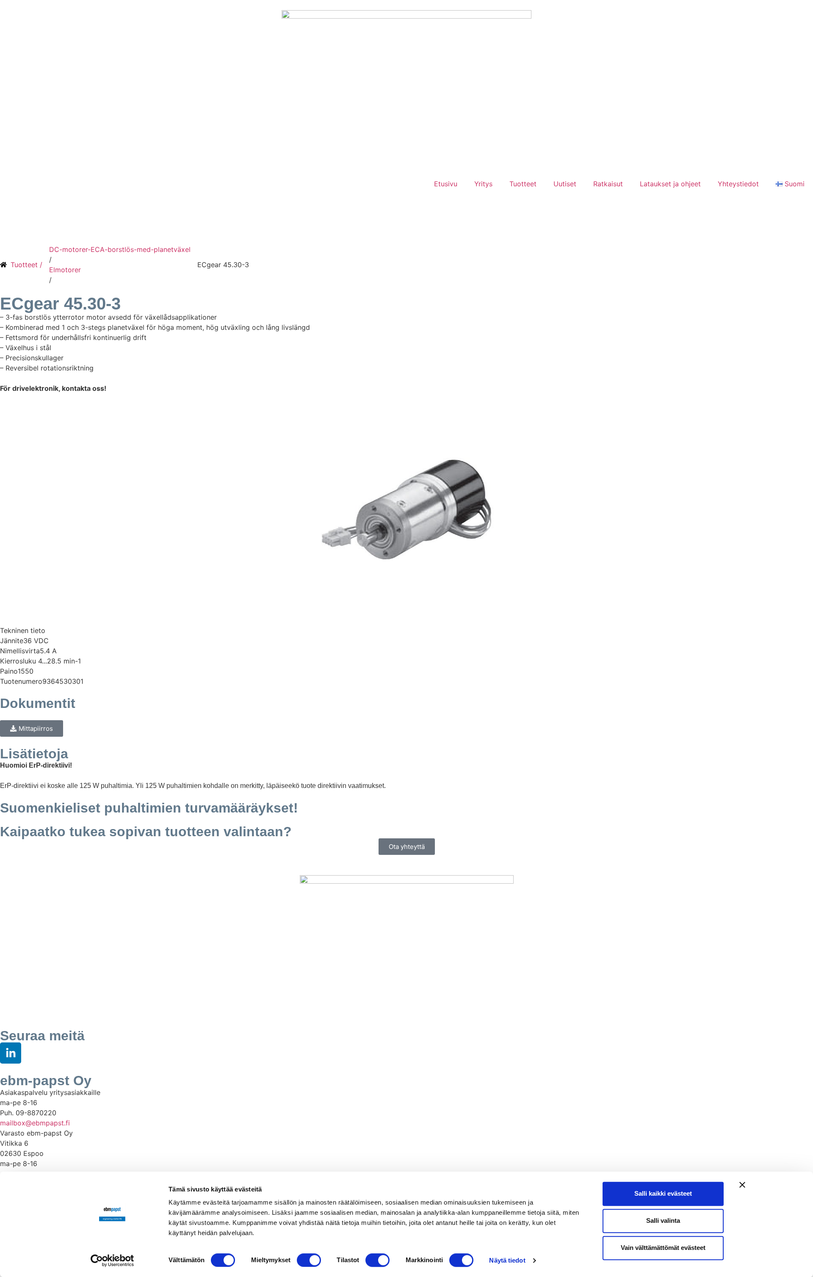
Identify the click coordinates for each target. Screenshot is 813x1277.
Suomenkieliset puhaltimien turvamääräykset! (149, 807)
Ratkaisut (608, 184)
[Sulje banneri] (742, 1185)
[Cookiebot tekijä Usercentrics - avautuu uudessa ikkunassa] (112, 1260)
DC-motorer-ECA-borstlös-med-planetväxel (120, 249)
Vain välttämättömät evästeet (663, 1247)
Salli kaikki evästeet (663, 1193)
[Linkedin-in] (10, 1053)
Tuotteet (522, 184)
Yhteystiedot (738, 184)
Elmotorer (65, 269)
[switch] (309, 1260)
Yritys (483, 184)
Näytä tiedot (507, 1260)
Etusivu (445, 184)
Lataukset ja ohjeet (670, 184)
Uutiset (564, 184)
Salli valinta (663, 1220)
